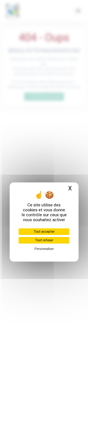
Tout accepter (44, 232)
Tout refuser (44, 240)
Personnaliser (44, 249)
